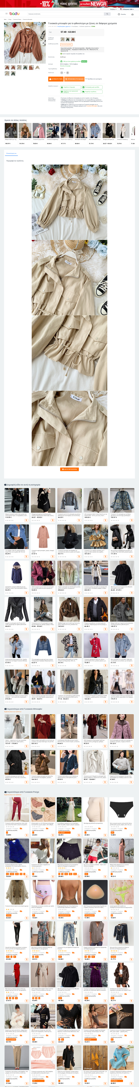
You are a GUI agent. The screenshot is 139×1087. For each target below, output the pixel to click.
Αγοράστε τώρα (56, 79)
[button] (6, 13)
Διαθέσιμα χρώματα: (51, 38)
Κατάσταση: (51, 57)
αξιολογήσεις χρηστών (64, 26)
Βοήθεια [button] (112, 9)
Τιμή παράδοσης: (52, 68)
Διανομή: (50, 64)
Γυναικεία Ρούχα (17, 19)
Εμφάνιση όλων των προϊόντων (12, 711)
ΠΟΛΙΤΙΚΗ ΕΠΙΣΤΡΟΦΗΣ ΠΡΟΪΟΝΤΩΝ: (52, 99)
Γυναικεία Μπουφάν (27, 19)
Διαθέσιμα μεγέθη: (53, 43)
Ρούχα (9, 19)
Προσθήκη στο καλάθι (74, 79)
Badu (5, 19)
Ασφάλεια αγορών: (53, 86)
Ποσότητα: (51, 72)
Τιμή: (50, 32)
